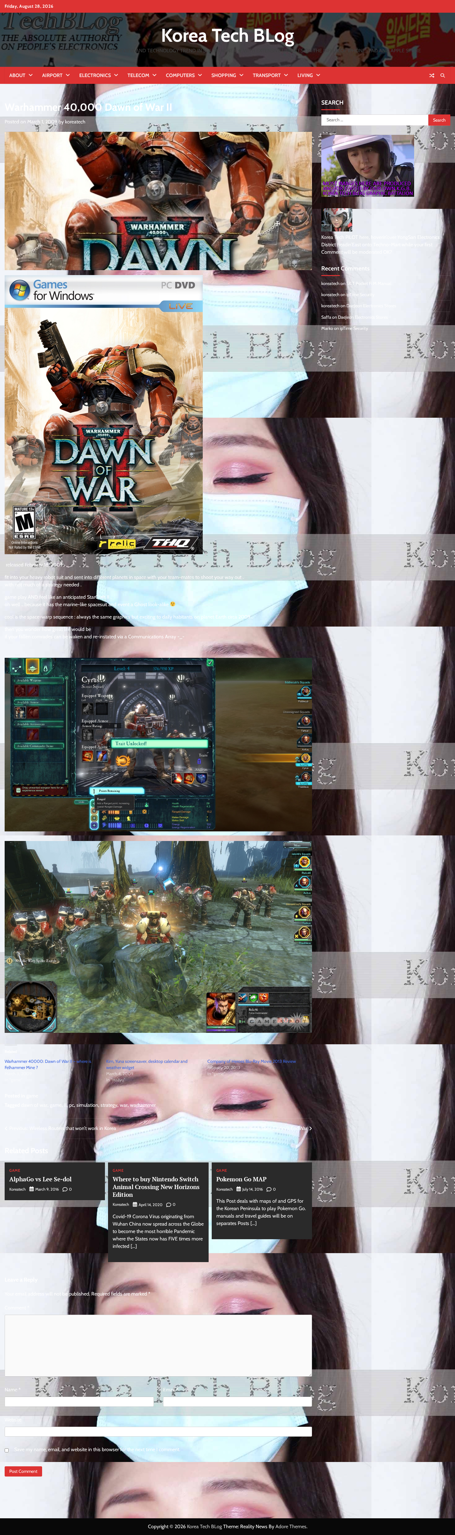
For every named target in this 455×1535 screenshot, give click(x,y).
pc (71, 1105)
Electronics (95, 75)
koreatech (75, 122)
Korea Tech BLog (227, 35)
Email (170, 1390)
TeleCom (138, 75)
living (305, 75)
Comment (17, 1308)
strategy (109, 1105)
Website (13, 1420)
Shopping (223, 75)
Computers (180, 75)
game (32, 1096)
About (17, 75)
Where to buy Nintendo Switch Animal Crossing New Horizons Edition (156, 1186)
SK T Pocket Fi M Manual (368, 283)
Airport (52, 75)
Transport (267, 75)
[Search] (442, 75)
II (65, 1105)
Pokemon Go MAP (241, 1179)
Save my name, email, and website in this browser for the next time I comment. (97, 1449)
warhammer (143, 1105)
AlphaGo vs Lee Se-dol (40, 1179)
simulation (87, 1105)
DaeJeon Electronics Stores (371, 305)
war (124, 1105)
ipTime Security (360, 294)
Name (13, 1390)
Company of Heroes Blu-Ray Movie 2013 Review (251, 1061)
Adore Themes (290, 1526)
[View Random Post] (431, 75)
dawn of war (34, 1105)
